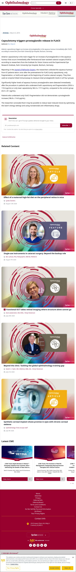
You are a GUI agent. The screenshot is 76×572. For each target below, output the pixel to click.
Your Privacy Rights (38, 513)
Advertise (38, 496)
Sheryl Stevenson (29, 313)
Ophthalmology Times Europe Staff (17, 428)
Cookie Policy (14, 564)
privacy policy (38, 129)
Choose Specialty (36, 8)
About (38, 494)
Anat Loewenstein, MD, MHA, (15, 313)
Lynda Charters (10, 201)
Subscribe (65, 125)
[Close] (73, 557)
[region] (38, 563)
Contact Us (38, 507)
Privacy (38, 498)
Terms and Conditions (38, 505)
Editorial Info (38, 500)
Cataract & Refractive (8, 137)
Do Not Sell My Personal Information (38, 509)
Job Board (38, 511)
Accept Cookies (54, 568)
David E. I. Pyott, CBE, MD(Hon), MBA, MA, (19, 369)
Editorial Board (38, 502)
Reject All (67, 568)
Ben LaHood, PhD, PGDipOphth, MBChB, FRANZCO (21, 257)
